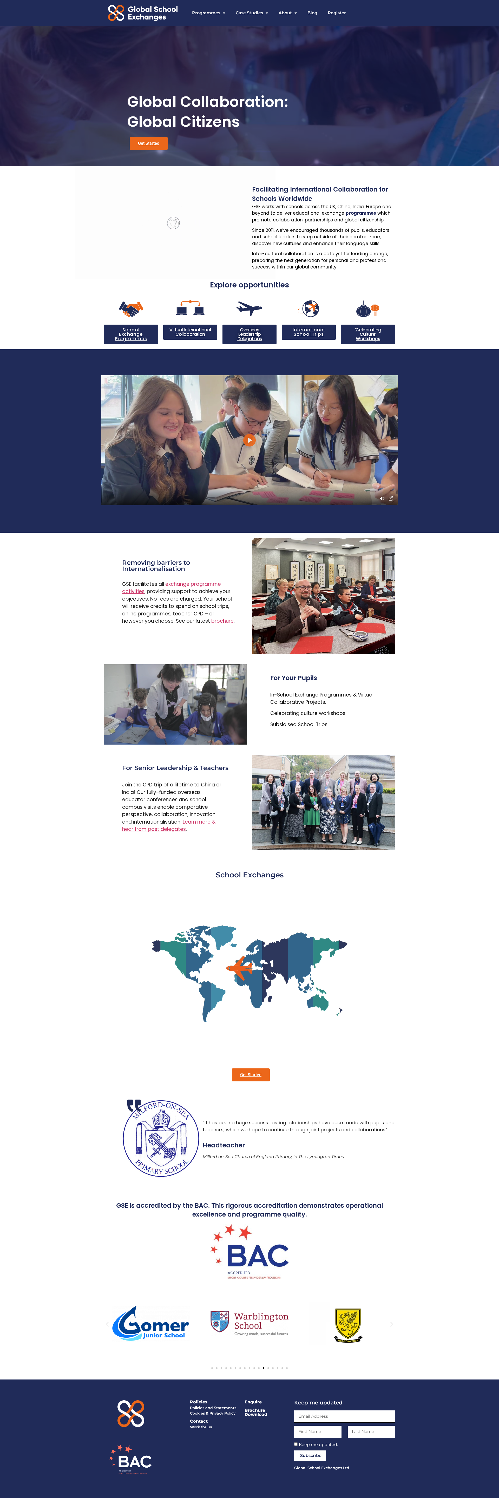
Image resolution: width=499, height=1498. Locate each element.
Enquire (253, 1402)
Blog (312, 12)
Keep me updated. (318, 1444)
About (285, 12)
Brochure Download (256, 1412)
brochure (222, 621)
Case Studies (249, 12)
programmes (361, 213)
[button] (107, 1324)
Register (337, 12)
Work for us (201, 1427)
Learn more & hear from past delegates (168, 825)
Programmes (206, 12)
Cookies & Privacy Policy (212, 1413)
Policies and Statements (213, 1407)
